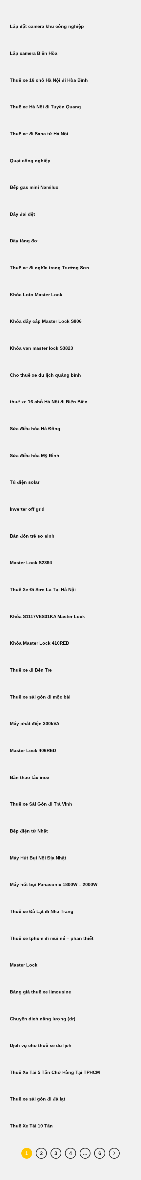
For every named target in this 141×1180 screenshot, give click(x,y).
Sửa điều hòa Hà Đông (35, 428)
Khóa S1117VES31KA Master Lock (47, 616)
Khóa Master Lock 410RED (39, 643)
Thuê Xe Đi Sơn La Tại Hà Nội (43, 589)
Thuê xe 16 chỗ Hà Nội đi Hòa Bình (49, 80)
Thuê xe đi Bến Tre (31, 670)
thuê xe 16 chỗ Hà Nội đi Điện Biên (49, 401)
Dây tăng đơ (23, 240)
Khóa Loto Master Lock (36, 294)
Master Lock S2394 (31, 562)
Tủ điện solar (24, 482)
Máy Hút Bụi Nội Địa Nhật (38, 858)
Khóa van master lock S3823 (41, 348)
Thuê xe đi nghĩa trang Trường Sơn (49, 267)
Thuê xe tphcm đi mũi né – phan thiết (51, 938)
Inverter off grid (27, 509)
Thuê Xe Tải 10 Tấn (31, 1126)
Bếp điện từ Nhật (29, 831)
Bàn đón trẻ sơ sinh (32, 536)
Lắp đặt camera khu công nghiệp (47, 26)
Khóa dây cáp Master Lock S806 (46, 321)
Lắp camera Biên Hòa (33, 53)
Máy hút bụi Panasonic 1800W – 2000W (53, 884)
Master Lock (23, 965)
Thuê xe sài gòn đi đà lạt (37, 1099)
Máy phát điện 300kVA (34, 723)
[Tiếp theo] (114, 1153)
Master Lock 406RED (33, 750)
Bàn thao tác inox (30, 777)
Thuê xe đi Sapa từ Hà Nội (39, 133)
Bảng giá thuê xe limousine (40, 992)
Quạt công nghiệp (30, 160)
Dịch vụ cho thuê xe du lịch (40, 1045)
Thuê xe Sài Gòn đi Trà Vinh (41, 804)
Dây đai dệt (22, 214)
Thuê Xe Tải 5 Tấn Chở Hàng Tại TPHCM (55, 1072)
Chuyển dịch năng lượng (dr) (42, 1018)
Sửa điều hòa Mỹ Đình (34, 455)
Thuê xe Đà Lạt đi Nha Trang (41, 911)
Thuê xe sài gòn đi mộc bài (40, 697)
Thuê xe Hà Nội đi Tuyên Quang (45, 106)
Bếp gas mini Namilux (34, 187)
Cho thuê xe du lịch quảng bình (45, 375)
